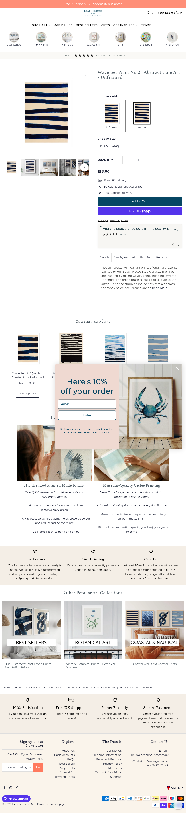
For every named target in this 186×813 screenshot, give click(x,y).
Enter (87, 415)
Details (104, 257)
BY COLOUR (146, 45)
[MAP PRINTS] (41, 37)
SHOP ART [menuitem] (40, 25)
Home (7, 687)
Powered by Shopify (50, 804)
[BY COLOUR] (145, 37)
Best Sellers (67, 763)
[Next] (84, 112)
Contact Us (114, 750)
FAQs (71, 759)
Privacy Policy (34, 758)
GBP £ (175, 787)
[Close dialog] (178, 368)
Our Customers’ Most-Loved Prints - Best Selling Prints (29, 665)
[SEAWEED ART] (94, 37)
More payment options (113, 220)
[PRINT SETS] (67, 37)
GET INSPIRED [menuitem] (124, 25)
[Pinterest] (17, 787)
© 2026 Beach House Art (18, 804)
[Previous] (8, 112)
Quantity (105, 160)
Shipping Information (107, 755)
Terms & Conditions (108, 772)
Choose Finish (108, 96)
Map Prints (67, 768)
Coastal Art (67, 772)
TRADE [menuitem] (146, 25)
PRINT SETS (67, 45)
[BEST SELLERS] (14, 37)
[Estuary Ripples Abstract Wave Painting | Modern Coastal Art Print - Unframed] (158, 348)
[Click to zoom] (84, 74)
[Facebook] (4, 787)
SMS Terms (114, 768)
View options (27, 393)
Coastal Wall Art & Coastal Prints (155, 664)
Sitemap (116, 776)
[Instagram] (10, 787)
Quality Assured (124, 257)
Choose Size (107, 138)
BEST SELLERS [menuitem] (87, 25)
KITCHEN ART (172, 45)
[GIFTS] (120, 37)
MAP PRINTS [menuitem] (63, 25)
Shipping (146, 257)
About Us (68, 750)
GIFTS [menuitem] (105, 25)
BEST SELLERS (14, 45)
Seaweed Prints (64, 776)
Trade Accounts (64, 755)
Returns (161, 257)
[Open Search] (148, 12)
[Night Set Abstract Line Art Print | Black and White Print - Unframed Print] (71, 348)
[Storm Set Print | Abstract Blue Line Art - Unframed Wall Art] (114, 348)
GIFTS (121, 45)
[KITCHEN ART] (172, 37)
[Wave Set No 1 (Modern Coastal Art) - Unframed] (27, 348)
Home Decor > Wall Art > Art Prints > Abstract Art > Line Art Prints (52, 687)
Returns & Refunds (109, 759)
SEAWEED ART (94, 45)
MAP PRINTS (41, 45)
